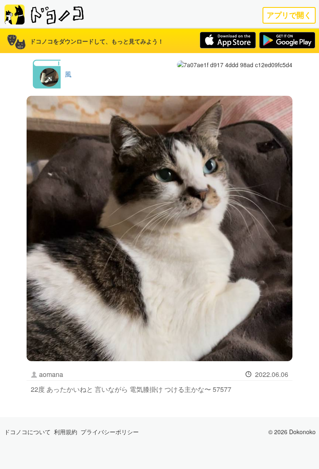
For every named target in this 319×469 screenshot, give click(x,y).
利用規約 (65, 432)
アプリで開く (289, 15)
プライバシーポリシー (110, 432)
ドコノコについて (27, 432)
